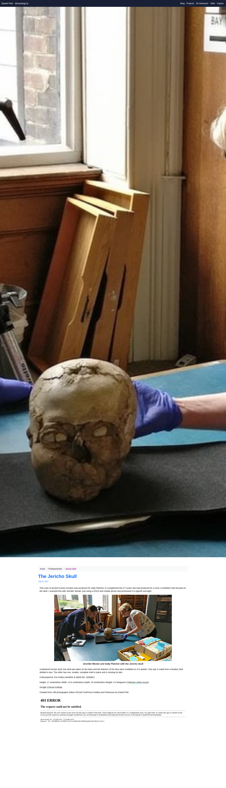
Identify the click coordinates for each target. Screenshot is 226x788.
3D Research (202, 3)
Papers (220, 3)
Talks (212, 3)
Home (42, 569)
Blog (182, 3)
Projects (190, 3)
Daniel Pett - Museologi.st (14, 3)
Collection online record (137, 682)
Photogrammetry (55, 569)
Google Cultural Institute (51, 687)
